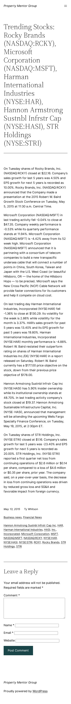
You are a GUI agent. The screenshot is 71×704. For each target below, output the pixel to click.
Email (8, 632)
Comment (12, 595)
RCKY (37, 542)
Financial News (32, 517)
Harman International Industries (23, 529)
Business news (13, 517)
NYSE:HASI (11, 542)
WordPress (40, 691)
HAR (60, 525)
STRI (19, 546)
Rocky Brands (50, 542)
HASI (47, 529)
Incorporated (12, 533)
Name (9, 625)
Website (9, 640)
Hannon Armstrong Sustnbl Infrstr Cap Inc (30, 525)
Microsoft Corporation (35, 533)
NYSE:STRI (25, 542)
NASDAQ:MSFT (13, 538)
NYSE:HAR (50, 538)
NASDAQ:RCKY (33, 538)
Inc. (54, 529)
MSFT (54, 533)
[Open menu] (66, 6)
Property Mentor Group (20, 6)
